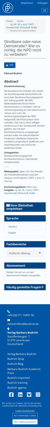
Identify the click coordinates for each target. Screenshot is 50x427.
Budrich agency (17, 387)
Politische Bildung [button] (19, 253)
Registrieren (27, 3)
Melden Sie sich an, (16, 272)
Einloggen (43, 3)
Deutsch (12, 226)
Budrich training (17, 382)
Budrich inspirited (18, 378)
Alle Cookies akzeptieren (25, 422)
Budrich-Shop (15, 359)
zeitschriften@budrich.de (23, 324)
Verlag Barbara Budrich (21, 354)
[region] (25, 412)
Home (9, 21)
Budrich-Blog (15, 364)
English (12, 232)
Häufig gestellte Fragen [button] (23, 287)
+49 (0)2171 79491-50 (20, 315)
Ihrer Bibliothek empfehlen (19, 207)
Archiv (20, 21)
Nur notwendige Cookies (25, 416)
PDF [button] (11, 65)
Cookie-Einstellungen (25, 411)
